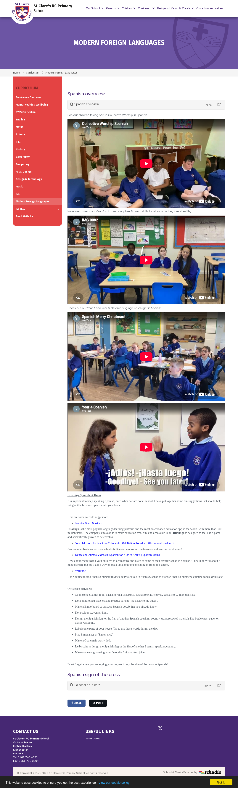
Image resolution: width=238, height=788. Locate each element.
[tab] (146, 104)
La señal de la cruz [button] (87, 685)
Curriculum (145, 8)
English (20, 119)
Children (127, 8)
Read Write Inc (24, 216)
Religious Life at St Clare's (174, 8)
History (20, 149)
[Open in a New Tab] (219, 104)
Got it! (221, 782)
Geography (23, 156)
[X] (160, 728)
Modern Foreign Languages (32, 201)
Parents (111, 8)
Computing (22, 164)
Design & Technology (29, 179)
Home (16, 72)
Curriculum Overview (28, 97)
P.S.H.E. (20, 209)
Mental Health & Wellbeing (32, 104)
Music (19, 186)
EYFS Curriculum (26, 112)
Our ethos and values (209, 8)
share (77, 703)
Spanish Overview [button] (86, 104)
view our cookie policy (114, 782)
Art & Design (23, 171)
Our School (93, 8)
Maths (19, 127)
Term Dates (93, 738)
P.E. (18, 194)
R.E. (18, 142)
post (99, 703)
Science (20, 134)
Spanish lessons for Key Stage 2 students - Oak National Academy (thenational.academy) (124, 543)
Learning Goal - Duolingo (88, 523)
